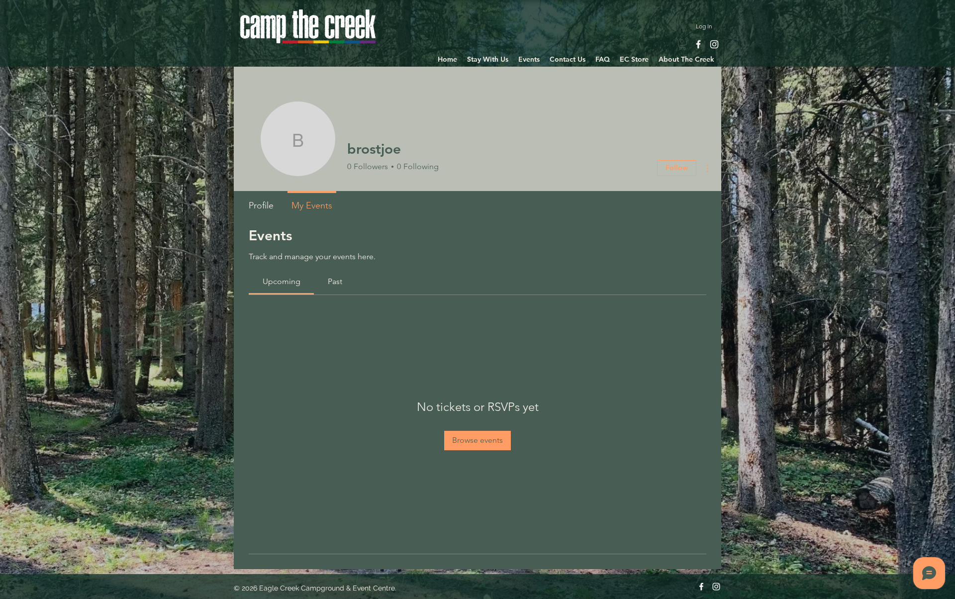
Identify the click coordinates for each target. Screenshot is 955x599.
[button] (487, 59)
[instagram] (714, 44)
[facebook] (698, 44)
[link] (682, 44)
